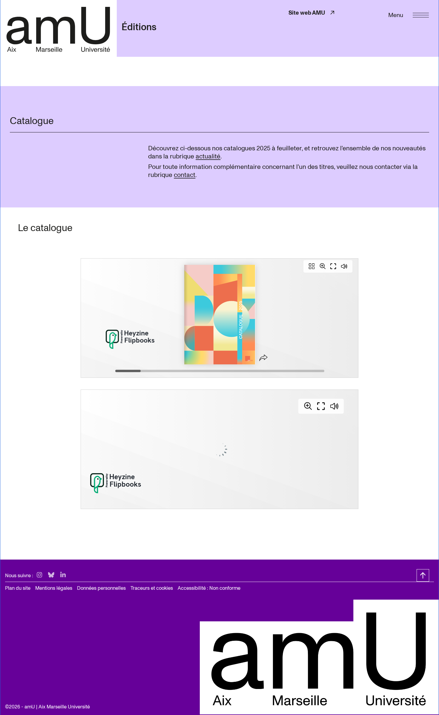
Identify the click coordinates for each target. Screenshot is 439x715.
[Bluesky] (51, 575)
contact (184, 174)
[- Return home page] (58, 28)
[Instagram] (39, 575)
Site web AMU (312, 13)
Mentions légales (53, 588)
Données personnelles (101, 588)
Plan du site (17, 588)
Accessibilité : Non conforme (209, 588)
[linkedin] (63, 575)
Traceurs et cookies (152, 588)
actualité (208, 156)
